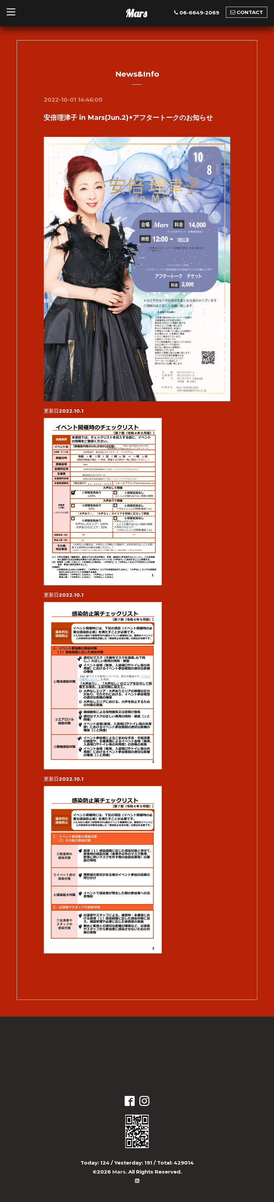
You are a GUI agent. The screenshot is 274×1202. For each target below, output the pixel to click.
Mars (136, 13)
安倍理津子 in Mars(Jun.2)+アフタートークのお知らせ (128, 117)
